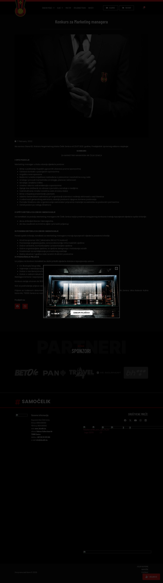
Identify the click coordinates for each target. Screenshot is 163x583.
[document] (81, 291)
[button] (116, 268)
